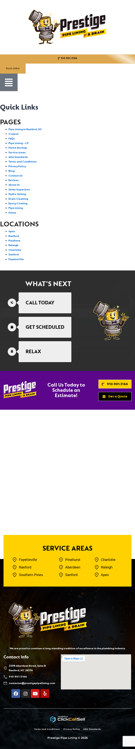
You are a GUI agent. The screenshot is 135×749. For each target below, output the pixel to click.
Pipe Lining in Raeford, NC (25, 129)
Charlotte (14, 250)
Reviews (13, 180)
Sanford (13, 254)
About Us (14, 185)
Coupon (13, 134)
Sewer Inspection (19, 189)
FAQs (11, 138)
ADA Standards (18, 157)
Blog (11, 171)
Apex (11, 231)
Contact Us (15, 175)
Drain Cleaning (18, 199)
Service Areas (17, 152)
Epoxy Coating (17, 203)
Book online (13, 68)
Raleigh (13, 245)
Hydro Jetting (17, 194)
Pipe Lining (15, 208)
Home (12, 212)
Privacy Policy (17, 166)
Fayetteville (16, 259)
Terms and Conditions (22, 161)
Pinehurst (14, 240)
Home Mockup (17, 147)
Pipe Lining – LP (18, 143)
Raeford (13, 236)
